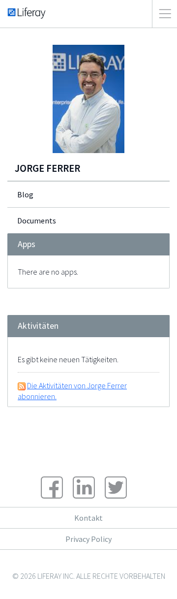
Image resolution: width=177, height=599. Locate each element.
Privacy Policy (88, 539)
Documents (36, 220)
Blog (25, 194)
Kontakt (88, 518)
